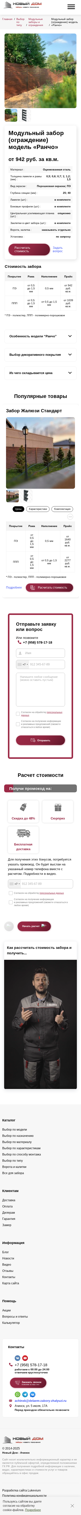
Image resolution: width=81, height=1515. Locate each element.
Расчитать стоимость (52, 587)
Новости (8, 1258)
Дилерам (8, 1212)
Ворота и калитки (14, 1166)
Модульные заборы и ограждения (35, 22)
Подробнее (33, 1510)
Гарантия (8, 1218)
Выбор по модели (14, 1129)
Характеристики (38, 509)
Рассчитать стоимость (22, 249)
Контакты (8, 1277)
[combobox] (22, 664)
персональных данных (52, 893)
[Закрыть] (72, 1506)
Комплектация (62, 509)
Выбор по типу (12, 1160)
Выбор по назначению (18, 1135)
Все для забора (13, 1173)
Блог (5, 1252)
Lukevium (34, 1490)
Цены (18, 509)
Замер (6, 1225)
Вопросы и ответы (15, 1316)
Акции (6, 1310)
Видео (6, 1264)
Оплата (7, 1206)
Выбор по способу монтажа (21, 1154)
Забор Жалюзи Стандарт (34, 410)
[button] (7, 396)
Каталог (8, 1120)
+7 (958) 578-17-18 (37, 642)
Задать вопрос (58, 249)
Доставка (8, 1200)
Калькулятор (11, 1322)
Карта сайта (10, 1283)
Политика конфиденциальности (24, 1495)
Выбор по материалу (17, 1142)
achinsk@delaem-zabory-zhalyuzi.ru (40, 1400)
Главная (7, 19)
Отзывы (7, 1270)
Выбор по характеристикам (21, 1148)
